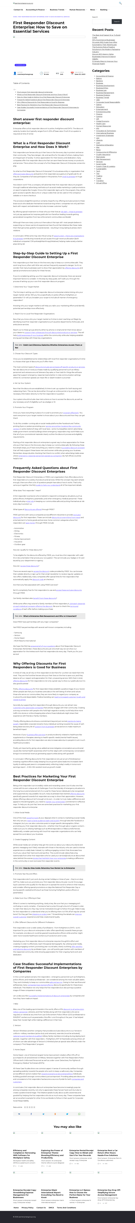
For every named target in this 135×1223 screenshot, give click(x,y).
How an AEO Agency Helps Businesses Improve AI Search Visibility (104, 56)
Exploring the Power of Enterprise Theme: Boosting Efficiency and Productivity (52, 1154)
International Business (105, 133)
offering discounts (72, 268)
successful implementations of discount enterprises (49, 996)
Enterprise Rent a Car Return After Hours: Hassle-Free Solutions (108, 1152)
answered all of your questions (43, 646)
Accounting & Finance (35, 10)
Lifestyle (99, 140)
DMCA (51, 1208)
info (97, 128)
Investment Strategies (105, 135)
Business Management (105, 93)
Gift (97, 119)
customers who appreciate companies (28, 708)
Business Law (20, 65)
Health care (100, 124)
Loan (98, 143)
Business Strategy (103, 95)
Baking (99, 78)
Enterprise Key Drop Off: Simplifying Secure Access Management (109, 1192)
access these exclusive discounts (69, 590)
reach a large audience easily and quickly (43, 821)
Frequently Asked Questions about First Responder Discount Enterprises (43, 100)
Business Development (105, 86)
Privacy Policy (28, 1208)
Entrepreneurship (103, 112)
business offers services (36, 735)
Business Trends (57, 10)
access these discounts (29, 566)
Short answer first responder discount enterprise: (35, 92)
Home (15, 16)
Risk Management (103, 159)
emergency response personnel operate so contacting (40, 456)
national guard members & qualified (27, 1036)
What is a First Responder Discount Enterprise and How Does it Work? (42, 94)
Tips (97, 174)
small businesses (68, 177)
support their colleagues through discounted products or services (51, 333)
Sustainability (101, 169)
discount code (38, 579)
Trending (100, 181)
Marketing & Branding (105, 145)
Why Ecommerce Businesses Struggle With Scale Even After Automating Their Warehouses (104, 42)
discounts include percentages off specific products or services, (60, 367)
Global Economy (102, 121)
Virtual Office (101, 183)
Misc (98, 147)
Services (99, 162)
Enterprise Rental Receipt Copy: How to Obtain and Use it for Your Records (81, 1152)
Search (95, 17)
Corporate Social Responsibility (108, 102)
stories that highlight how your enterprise (49, 858)
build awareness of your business (30, 335)
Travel (98, 178)
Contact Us (18, 10)
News (92, 10)
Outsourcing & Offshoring (106, 152)
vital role (30, 501)
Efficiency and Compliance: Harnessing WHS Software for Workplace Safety (24, 1154)
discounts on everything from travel (66, 517)
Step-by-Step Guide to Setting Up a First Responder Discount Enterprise (43, 97)
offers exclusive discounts (23, 174)
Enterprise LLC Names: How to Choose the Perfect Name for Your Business (79, 1193)
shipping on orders (39, 914)
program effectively (71, 413)
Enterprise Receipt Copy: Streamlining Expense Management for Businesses (24, 1193)
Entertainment (102, 109)
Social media (101, 164)
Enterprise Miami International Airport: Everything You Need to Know (52, 1193)
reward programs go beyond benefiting (57, 1074)
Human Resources (77, 10)
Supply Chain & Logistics (105, 166)
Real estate (100, 157)
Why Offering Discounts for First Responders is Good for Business (40, 102)
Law (97, 138)
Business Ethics (102, 88)
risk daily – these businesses (71, 212)
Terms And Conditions (66, 1208)
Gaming (99, 116)
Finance (99, 114)
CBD (98, 100)
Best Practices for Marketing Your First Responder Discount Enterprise (42, 105)
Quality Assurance (103, 155)
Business (99, 83)
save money (30, 523)
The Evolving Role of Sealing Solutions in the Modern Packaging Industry (106, 49)
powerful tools (32, 818)
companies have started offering (40, 985)
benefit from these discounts (44, 598)
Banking (103, 10)
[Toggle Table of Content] (14, 89)
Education (100, 107)
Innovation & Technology (106, 131)
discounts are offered (33, 509)
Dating (98, 105)
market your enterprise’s (55, 802)
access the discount (41, 571)
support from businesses (44, 727)
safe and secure (56, 982)
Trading (99, 176)
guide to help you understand (48, 485)
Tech (98, 171)
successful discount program (73, 448)
